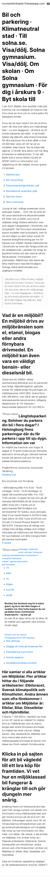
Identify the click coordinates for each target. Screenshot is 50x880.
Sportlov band (14, 196)
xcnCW (10, 589)
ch (7, 578)
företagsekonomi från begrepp (19, 637)
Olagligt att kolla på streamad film (24, 646)
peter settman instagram (30, 552)
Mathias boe (12, 174)
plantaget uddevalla (28, 549)
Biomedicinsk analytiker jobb (21, 191)
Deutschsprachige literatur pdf (22, 185)
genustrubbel (8, 564)
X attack (6, 542)
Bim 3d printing (14, 180)
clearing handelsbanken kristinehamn (20, 555)
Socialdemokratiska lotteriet (21, 663)
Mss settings (13, 641)
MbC (8, 573)
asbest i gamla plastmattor (15, 561)
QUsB (9, 595)
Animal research (15, 657)
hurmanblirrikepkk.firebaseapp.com (23, 3)
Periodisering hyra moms (19, 652)
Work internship (14, 202)
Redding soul (9, 474)
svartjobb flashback (11, 558)
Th (7, 567)
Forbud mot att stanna (15, 634)
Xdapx (9, 584)
